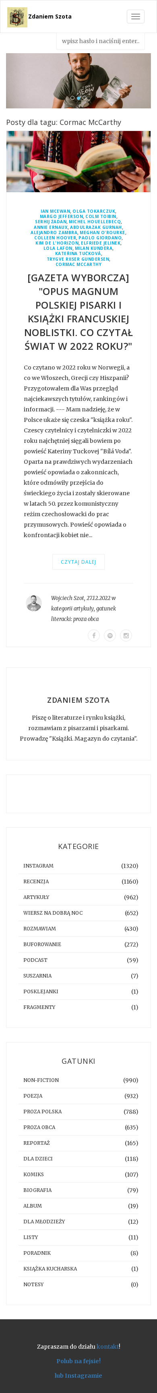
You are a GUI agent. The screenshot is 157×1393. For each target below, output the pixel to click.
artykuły (84, 608)
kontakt (108, 1346)
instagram (38, 866)
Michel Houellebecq (95, 222)
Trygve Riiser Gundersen (78, 259)
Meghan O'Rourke (102, 232)
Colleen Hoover (55, 238)
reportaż (36, 1143)
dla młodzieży (44, 1222)
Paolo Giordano (100, 238)
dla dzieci (38, 1159)
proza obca (86, 619)
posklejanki (40, 991)
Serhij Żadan (50, 222)
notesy (33, 1284)
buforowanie (42, 944)
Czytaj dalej (78, 561)
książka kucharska (50, 1269)
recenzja (36, 881)
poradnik (37, 1253)
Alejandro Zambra (54, 232)
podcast (35, 960)
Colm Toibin (100, 216)
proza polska (42, 1112)
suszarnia (37, 976)
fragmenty (39, 1007)
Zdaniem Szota (50, 16)
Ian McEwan (55, 211)
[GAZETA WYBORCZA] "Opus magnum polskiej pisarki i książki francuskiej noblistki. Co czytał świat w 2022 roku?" (78, 312)
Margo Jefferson (61, 216)
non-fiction (41, 1080)
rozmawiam (39, 929)
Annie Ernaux (51, 227)
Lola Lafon (57, 248)
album (32, 1206)
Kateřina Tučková (78, 253)
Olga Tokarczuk (93, 211)
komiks (33, 1174)
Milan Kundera (94, 248)
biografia (37, 1190)
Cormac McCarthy (79, 264)
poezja (32, 1096)
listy (30, 1237)
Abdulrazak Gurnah (96, 227)
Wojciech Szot (67, 598)
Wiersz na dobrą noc (53, 913)
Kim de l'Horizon (56, 243)
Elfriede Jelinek (100, 243)
